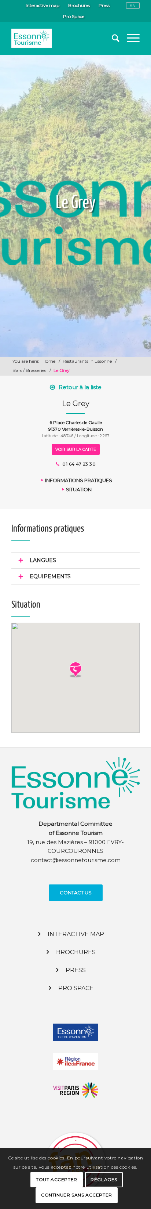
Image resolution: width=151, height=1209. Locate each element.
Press (104, 5)
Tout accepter (56, 1179)
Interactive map (42, 5)
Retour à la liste (80, 387)
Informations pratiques (78, 480)
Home (49, 361)
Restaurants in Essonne (87, 361)
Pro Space (73, 16)
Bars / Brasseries (29, 370)
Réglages (104, 1179)
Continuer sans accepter (76, 1195)
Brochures (79, 5)
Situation (79, 489)
